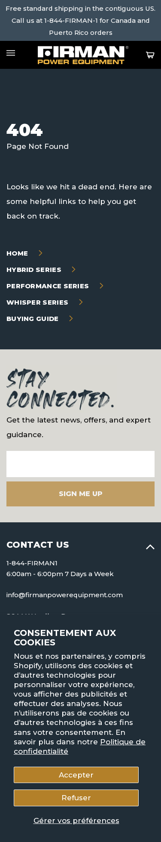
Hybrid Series (34, 269)
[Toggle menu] (10, 53)
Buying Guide (33, 319)
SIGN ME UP (81, 494)
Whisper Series (38, 302)
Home (18, 253)
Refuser (76, 797)
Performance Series (48, 286)
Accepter (76, 775)
